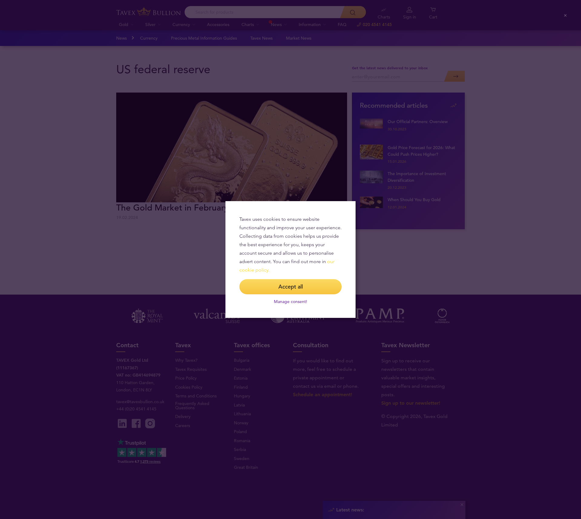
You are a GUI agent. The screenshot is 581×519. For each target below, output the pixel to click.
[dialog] (290, 259)
